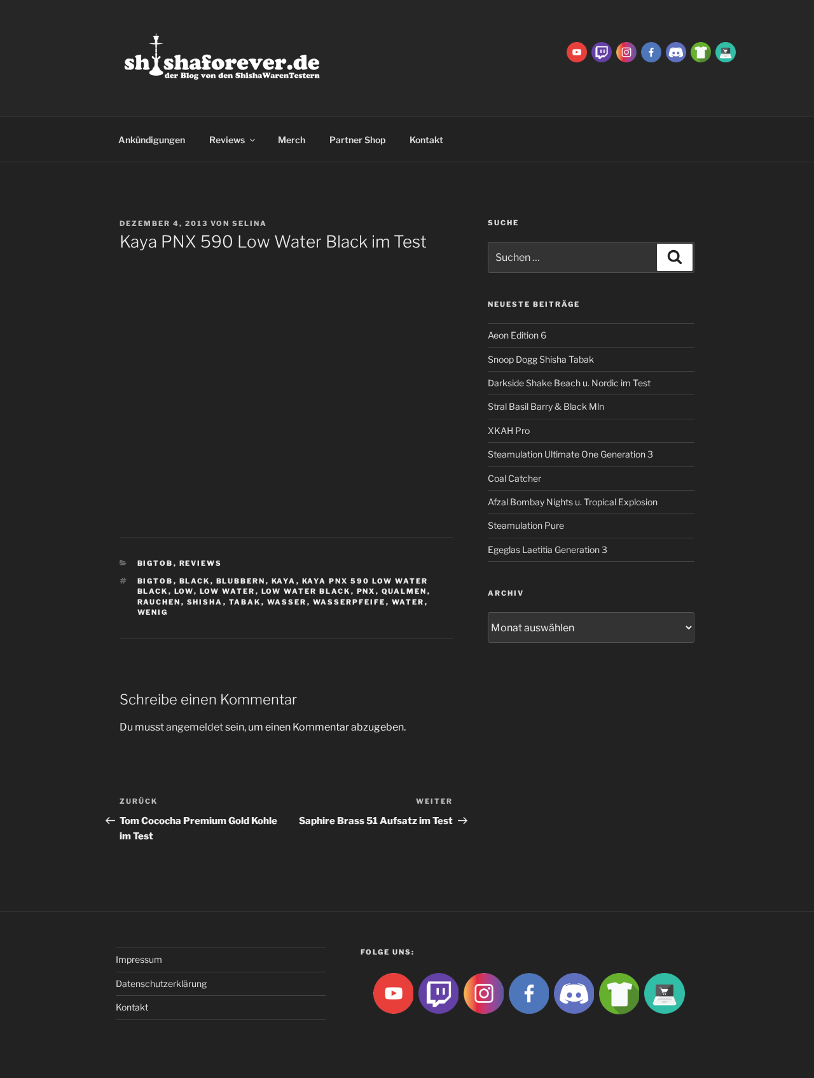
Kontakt (426, 139)
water (408, 602)
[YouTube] (576, 51)
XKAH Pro (509, 430)
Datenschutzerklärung (161, 983)
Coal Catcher (514, 478)
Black (194, 581)
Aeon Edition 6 (517, 335)
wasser (287, 602)
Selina (249, 223)
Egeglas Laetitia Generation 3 (547, 549)
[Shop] (725, 51)
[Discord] (676, 51)
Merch (291, 139)
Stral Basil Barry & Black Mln (546, 406)
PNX (366, 591)
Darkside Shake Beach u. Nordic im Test (569, 382)
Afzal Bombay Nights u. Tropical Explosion (573, 501)
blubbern (241, 581)
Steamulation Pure (526, 525)
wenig (153, 612)
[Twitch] (601, 51)
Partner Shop (357, 139)
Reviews (227, 139)
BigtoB (155, 563)
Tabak (245, 602)
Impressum (139, 959)
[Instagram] (626, 51)
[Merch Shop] (700, 51)
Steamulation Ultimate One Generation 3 (570, 454)
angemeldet (194, 727)
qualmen (404, 591)
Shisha (205, 602)
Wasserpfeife (349, 602)
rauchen (159, 602)
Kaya (284, 581)
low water (228, 591)
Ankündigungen (151, 139)
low (184, 591)
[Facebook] (651, 51)
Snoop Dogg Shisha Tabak (541, 359)
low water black (306, 591)
